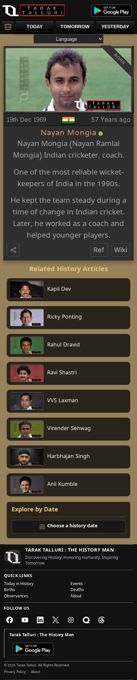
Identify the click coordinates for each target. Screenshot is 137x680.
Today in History (19, 584)
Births (9, 590)
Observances (16, 596)
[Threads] (101, 620)
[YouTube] (25, 620)
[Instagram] (70, 620)
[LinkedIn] (40, 620)
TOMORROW (75, 26)
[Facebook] (9, 620)
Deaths (77, 590)
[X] (55, 620)
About (75, 596)
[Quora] (86, 620)
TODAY (35, 26)
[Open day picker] (8, 26)
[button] (13, 250)
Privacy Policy (15, 672)
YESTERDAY (115, 26)
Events (76, 584)
